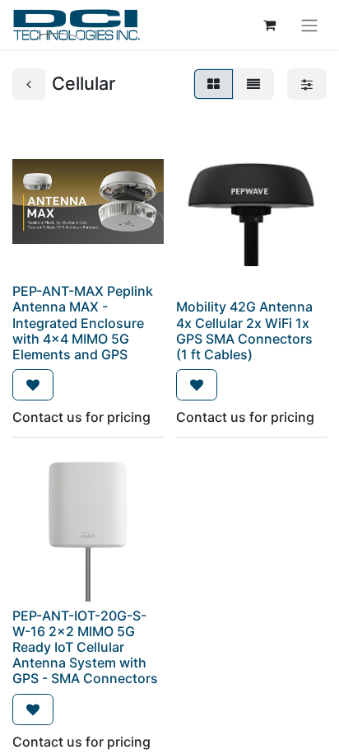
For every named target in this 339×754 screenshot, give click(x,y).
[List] (253, 84)
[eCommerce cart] (269, 24)
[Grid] (213, 84)
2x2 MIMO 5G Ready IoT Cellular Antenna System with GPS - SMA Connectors (85, 655)
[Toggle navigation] (309, 25)
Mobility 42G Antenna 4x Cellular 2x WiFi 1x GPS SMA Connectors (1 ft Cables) (244, 330)
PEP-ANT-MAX (58, 291)
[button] (32, 384)
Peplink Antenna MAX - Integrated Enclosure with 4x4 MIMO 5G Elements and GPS (82, 323)
